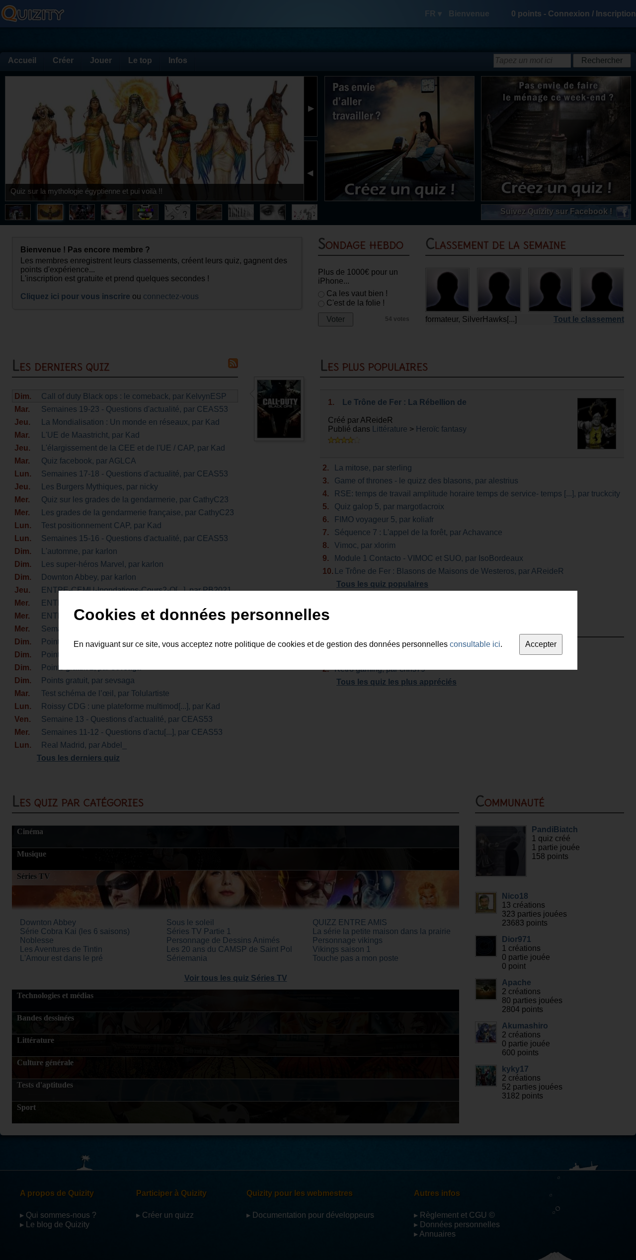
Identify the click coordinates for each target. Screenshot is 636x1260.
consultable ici (475, 644)
